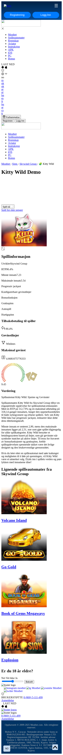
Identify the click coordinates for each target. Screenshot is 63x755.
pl (2, 92)
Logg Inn (45, 15)
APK (11, 49)
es (2, 98)
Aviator (12, 43)
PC (9, 55)
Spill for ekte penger (12, 210)
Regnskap (13, 40)
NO (6, 748)
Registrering (17, 15)
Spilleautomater (16, 37)
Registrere (8, 121)
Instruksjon (14, 46)
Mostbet (12, 34)
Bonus (11, 58)
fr (2, 101)
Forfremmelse (12, 117)
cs (2, 110)
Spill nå (7, 207)
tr (2, 113)
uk (2, 83)
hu (2, 104)
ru (2, 80)
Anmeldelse (7, 700)
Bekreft (29, 682)
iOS (10, 52)
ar (2, 107)
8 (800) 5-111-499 (33, 697)
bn (2, 95)
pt (2, 89)
